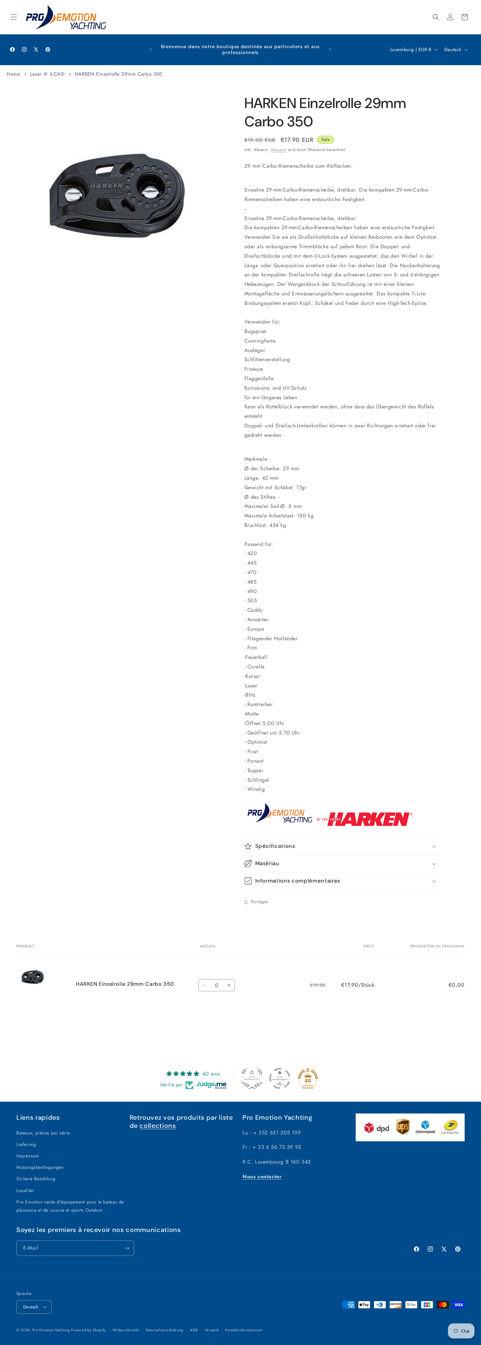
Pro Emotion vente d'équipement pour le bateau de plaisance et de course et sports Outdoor (70, 1206)
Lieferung (26, 1144)
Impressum (27, 1155)
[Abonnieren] (126, 1248)
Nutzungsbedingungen (39, 1167)
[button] (14, 17)
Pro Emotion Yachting (51, 1330)
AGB (194, 1330)
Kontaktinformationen (243, 1330)
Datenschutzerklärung (164, 1330)
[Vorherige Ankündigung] (151, 49)
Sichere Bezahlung (35, 1178)
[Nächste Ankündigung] (330, 49)
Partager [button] (260, 901)
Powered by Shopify (88, 1330)
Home (13, 74)
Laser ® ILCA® (47, 74)
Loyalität (24, 1190)
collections (157, 1125)
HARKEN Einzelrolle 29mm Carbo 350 (118, 74)
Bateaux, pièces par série (43, 1133)
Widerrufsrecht (126, 1330)
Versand (278, 150)
